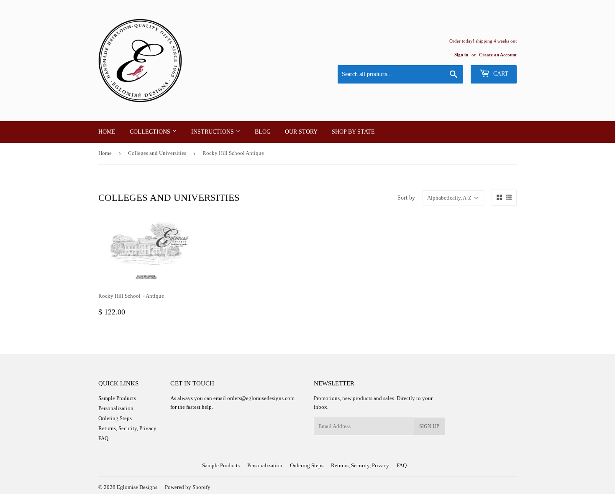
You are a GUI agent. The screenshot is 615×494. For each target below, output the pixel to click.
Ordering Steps (115, 418)
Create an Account (498, 54)
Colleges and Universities (157, 153)
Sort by (406, 198)
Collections (151, 132)
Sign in (461, 54)
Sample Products (117, 398)
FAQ (103, 438)
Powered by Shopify (187, 487)
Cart (500, 74)
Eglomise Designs (137, 487)
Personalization (115, 408)
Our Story (301, 132)
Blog (263, 132)
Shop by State (353, 132)
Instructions (213, 132)
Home (106, 132)
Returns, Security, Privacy (127, 428)
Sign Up (429, 426)
